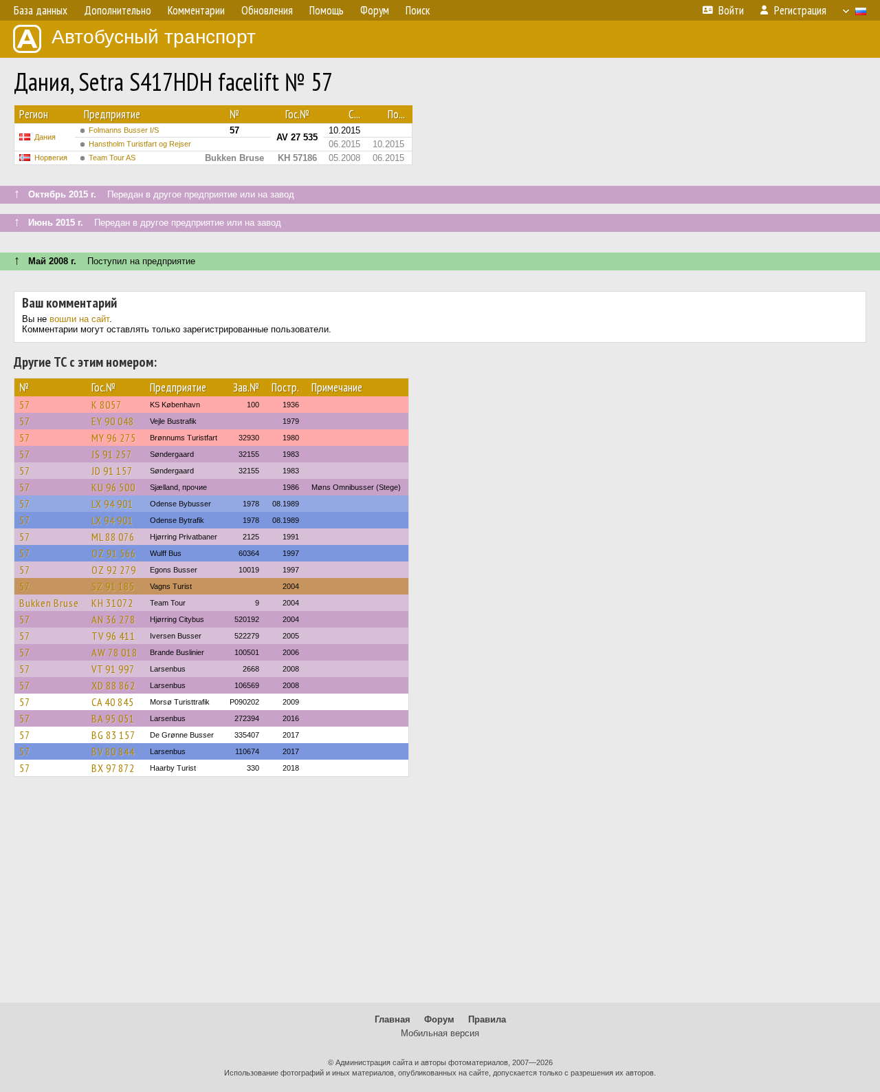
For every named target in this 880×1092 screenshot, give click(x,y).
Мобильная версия (440, 1033)
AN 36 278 (113, 619)
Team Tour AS (112, 157)
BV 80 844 (113, 751)
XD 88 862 (113, 685)
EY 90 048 (112, 421)
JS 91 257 (111, 454)
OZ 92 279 (113, 570)
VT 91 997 (113, 669)
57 (24, 404)
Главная (392, 1019)
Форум (439, 1019)
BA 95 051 (113, 718)
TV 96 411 (113, 636)
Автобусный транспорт (154, 36)
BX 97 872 (113, 768)
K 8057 (106, 404)
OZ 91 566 (113, 553)
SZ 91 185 (113, 586)
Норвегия (50, 157)
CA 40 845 (112, 702)
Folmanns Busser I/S (124, 130)
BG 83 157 (113, 735)
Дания (45, 137)
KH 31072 (112, 603)
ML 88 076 (113, 537)
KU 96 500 (113, 487)
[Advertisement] (440, 896)
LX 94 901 (112, 504)
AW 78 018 (114, 652)
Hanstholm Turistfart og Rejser (140, 144)
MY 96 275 (113, 438)
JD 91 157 (112, 471)
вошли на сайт (79, 319)
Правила (487, 1019)
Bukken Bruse (49, 603)
